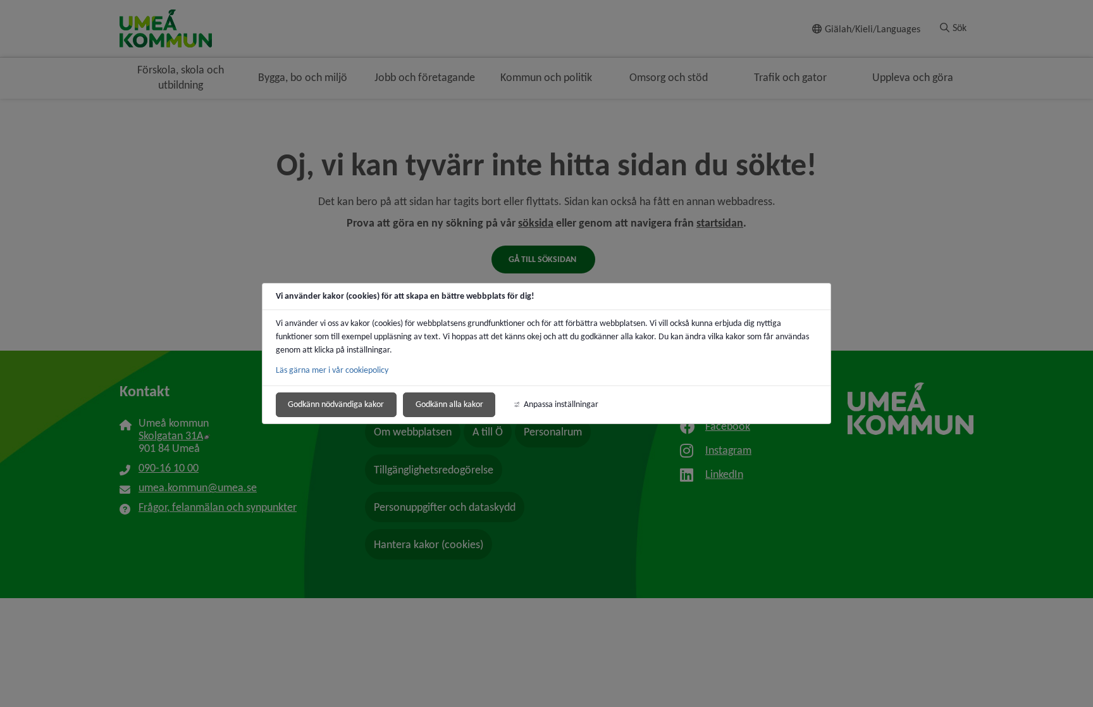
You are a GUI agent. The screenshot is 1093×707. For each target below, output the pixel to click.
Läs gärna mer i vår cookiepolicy (332, 370)
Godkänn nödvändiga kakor (336, 404)
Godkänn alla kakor (449, 404)
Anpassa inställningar (561, 404)
